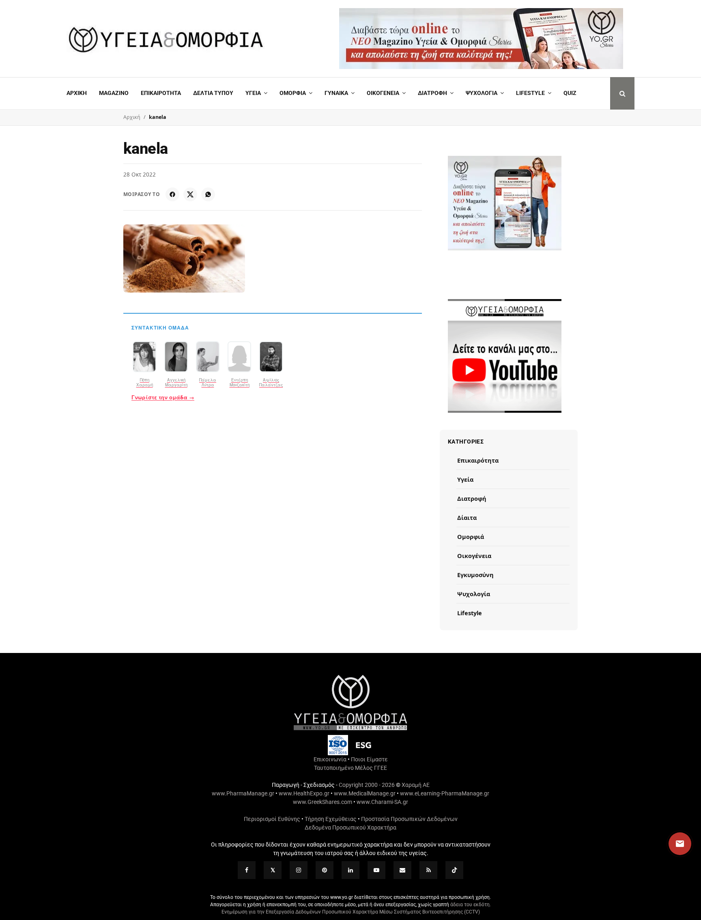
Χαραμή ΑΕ (416, 785)
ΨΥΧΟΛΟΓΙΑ (481, 93)
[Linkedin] (350, 870)
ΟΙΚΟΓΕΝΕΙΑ (383, 93)
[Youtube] (376, 870)
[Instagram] (298, 870)
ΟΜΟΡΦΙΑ (293, 93)
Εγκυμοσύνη (475, 575)
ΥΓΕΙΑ (253, 93)
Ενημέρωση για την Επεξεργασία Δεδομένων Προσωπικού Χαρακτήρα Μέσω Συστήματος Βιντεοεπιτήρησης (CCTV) (350, 912)
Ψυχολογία (473, 594)
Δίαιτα (467, 517)
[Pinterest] (324, 870)
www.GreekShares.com (322, 802)
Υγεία (465, 479)
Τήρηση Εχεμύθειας (331, 819)
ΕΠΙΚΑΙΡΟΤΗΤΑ (161, 93)
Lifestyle (530, 93)
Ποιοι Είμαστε (369, 759)
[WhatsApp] (208, 194)
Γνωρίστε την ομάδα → (162, 397)
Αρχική (77, 93)
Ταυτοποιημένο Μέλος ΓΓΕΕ (350, 768)
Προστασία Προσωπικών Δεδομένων (409, 819)
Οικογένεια (474, 556)
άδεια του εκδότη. (470, 904)
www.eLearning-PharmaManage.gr (444, 793)
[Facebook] (172, 194)
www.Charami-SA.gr (382, 802)
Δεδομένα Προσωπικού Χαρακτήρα (350, 827)
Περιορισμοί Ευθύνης (272, 819)
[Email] (402, 870)
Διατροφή (432, 93)
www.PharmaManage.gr (243, 793)
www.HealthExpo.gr (304, 793)
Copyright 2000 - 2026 (367, 785)
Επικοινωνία (330, 759)
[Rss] (428, 870)
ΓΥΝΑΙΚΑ (336, 93)
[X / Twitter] (190, 194)
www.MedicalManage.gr (365, 793)
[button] (672, 843)
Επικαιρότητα (478, 460)
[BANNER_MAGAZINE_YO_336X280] (504, 203)
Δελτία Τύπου (213, 93)
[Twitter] (273, 870)
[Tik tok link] (454, 870)
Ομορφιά (470, 536)
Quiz (569, 93)
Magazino (114, 93)
